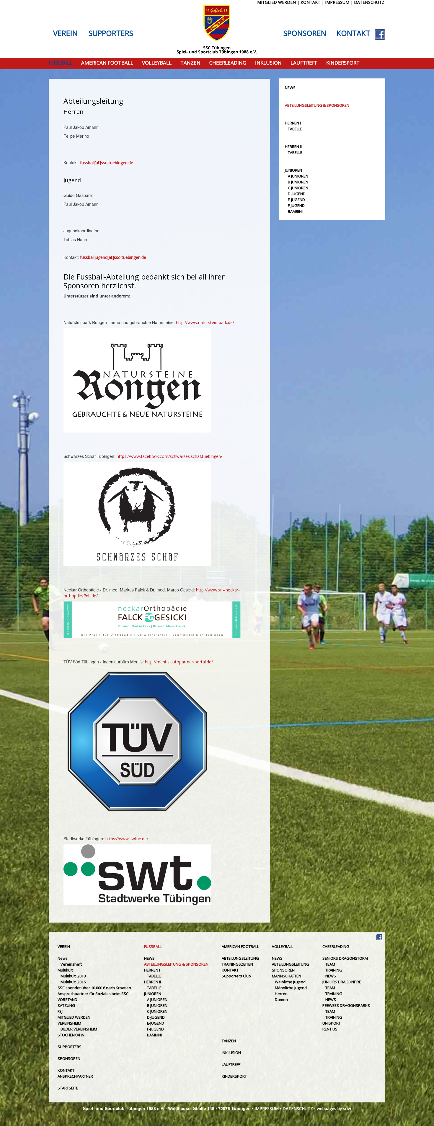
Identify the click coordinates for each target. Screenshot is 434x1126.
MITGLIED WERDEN (74, 1017)
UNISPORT (331, 1023)
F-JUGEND (296, 205)
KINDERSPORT (343, 63)
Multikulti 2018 (73, 976)
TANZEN (190, 63)
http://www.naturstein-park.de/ (205, 322)
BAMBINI (295, 211)
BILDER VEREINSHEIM (79, 1029)
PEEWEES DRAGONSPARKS (346, 1005)
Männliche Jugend (291, 987)
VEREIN (65, 33)
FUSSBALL (60, 63)
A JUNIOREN (298, 176)
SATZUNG (66, 1005)
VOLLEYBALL (157, 63)
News (63, 958)
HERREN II (293, 146)
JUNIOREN (293, 170)
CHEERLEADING (227, 63)
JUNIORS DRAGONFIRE (341, 981)
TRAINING (333, 970)
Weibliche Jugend (290, 981)
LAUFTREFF (304, 63)
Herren (281, 993)
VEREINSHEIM (69, 1023)
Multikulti (66, 970)
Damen (281, 999)
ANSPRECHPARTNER (75, 1076)
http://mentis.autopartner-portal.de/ (179, 662)
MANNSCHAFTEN (286, 976)
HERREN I (293, 123)
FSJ (60, 1011)
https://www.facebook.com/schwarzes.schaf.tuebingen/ (169, 456)
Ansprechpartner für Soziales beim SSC (93, 993)
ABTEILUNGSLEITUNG (240, 958)
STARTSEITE (68, 1088)
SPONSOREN (304, 33)
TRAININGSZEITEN (237, 964)
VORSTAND (67, 999)
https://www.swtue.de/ (126, 838)
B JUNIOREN (298, 182)
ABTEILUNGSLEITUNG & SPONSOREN (317, 105)
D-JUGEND (297, 193)
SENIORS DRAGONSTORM (345, 958)
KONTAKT (353, 33)
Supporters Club (236, 976)
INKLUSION (268, 63)
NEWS (290, 87)
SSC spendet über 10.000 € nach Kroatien (94, 987)
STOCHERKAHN (71, 1035)
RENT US (329, 1029)
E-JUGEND (296, 199)
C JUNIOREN (298, 187)
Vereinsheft (71, 964)
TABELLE (295, 128)
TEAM (330, 964)
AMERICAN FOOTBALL (107, 63)
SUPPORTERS (111, 33)
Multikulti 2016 (73, 981)
